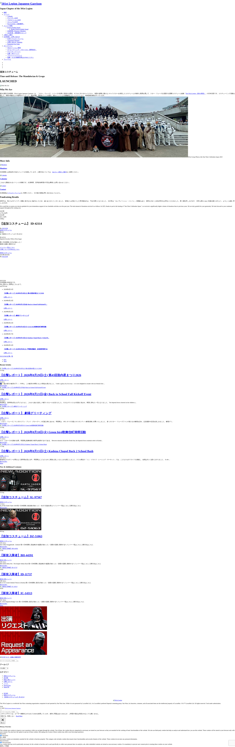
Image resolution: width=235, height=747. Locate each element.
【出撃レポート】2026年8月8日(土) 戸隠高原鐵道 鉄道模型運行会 (26, 349)
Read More (19, 716)
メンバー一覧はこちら (7, 247)
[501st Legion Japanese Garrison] (21, 3)
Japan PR (6, 687)
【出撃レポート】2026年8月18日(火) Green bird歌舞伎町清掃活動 (25, 327)
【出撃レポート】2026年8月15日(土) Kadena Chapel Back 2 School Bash (46, 451)
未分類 (6, 678)
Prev (5, 359)
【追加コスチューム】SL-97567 (21, 497)
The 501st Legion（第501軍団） (195, 93)
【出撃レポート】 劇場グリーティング (16, 315)
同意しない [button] (11, 716)
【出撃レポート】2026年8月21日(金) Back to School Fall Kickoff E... (25, 304)
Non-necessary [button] (4, 740)
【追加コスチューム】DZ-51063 (21, 536)
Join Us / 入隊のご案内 (59, 172)
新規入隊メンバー (6, 560)
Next (5, 361)
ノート (6, 683)
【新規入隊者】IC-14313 (16, 593)
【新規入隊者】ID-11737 (16, 574)
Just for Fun (7, 685)
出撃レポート (8, 297)
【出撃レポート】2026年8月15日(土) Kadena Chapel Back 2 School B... (26, 338)
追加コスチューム (6, 230)
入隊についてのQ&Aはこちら (9, 249)
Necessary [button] (3, 733)
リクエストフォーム (14, 193)
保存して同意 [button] (4, 746)
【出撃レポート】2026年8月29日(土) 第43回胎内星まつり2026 (24, 293)
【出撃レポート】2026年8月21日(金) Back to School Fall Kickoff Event (45, 394)
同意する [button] (3, 716)
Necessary (5, 735)
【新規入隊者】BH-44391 (16, 555)
